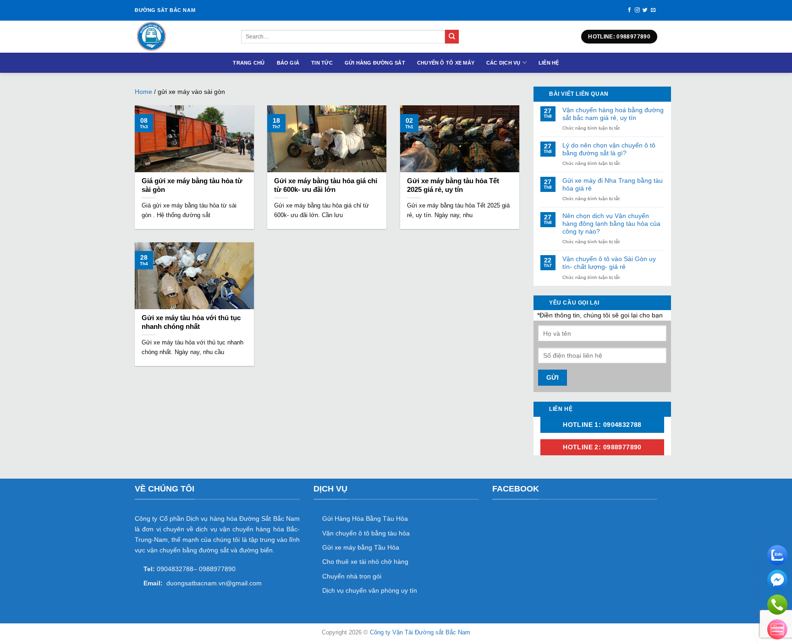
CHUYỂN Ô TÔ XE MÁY (445, 62)
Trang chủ (248, 62)
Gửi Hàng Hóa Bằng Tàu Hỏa (365, 518)
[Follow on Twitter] (645, 10)
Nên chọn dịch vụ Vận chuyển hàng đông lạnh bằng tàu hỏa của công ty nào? (611, 223)
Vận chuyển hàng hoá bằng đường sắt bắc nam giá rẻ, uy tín (613, 113)
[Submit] (452, 37)
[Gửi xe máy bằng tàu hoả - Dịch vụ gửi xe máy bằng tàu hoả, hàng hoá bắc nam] (181, 37)
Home (143, 91)
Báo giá (288, 62)
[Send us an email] (653, 10)
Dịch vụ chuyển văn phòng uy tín (369, 590)
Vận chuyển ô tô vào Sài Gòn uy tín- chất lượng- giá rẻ (609, 262)
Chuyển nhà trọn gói (351, 576)
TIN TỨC (322, 62)
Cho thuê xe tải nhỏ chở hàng (365, 561)
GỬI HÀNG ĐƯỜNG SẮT (375, 62)
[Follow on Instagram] (637, 10)
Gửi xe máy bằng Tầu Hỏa (360, 547)
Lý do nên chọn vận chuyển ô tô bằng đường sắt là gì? (608, 149)
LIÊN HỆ (549, 62)
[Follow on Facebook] (629, 10)
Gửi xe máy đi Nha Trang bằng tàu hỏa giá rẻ (612, 184)
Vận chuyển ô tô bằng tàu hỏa (366, 533)
